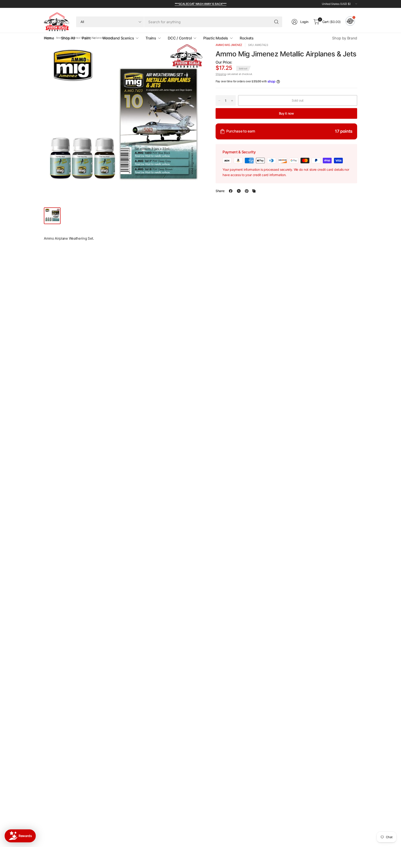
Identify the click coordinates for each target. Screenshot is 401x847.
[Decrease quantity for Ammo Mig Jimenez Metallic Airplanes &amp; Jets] (219, 100)
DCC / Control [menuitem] (180, 38)
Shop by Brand (344, 38)
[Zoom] (195, 51)
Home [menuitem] (49, 38)
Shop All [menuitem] (68, 38)
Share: (220, 191)
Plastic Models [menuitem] (215, 38)
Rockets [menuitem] (247, 38)
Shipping (221, 74)
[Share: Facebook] (231, 191)
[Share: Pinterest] (247, 191)
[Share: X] (239, 191)
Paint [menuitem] (86, 38)
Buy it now (286, 113)
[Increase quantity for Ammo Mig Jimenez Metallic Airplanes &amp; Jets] (232, 100)
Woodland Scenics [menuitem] (118, 38)
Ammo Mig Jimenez (229, 45)
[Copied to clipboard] (254, 191)
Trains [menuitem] (151, 38)
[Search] (276, 21)
